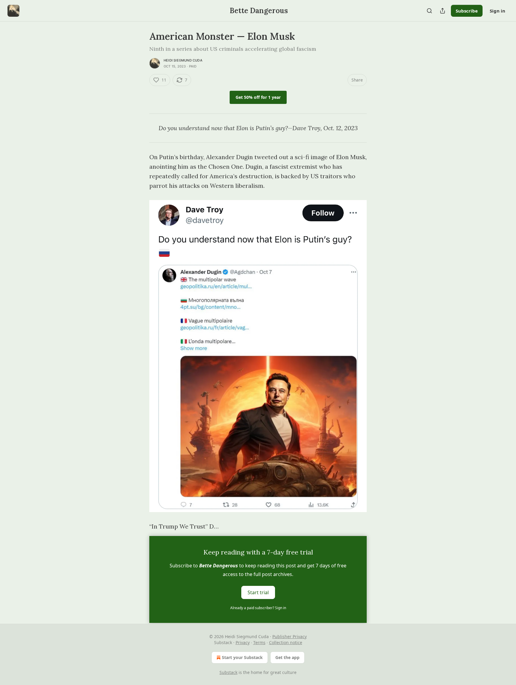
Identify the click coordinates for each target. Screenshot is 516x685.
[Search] (429, 11)
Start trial (258, 592)
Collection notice (285, 642)
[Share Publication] (443, 11)
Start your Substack (242, 657)
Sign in (497, 11)
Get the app (287, 657)
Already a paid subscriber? (258, 607)
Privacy (243, 642)
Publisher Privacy (289, 636)
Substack (228, 672)
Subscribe (467, 11)
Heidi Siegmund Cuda (183, 60)
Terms (259, 642)
